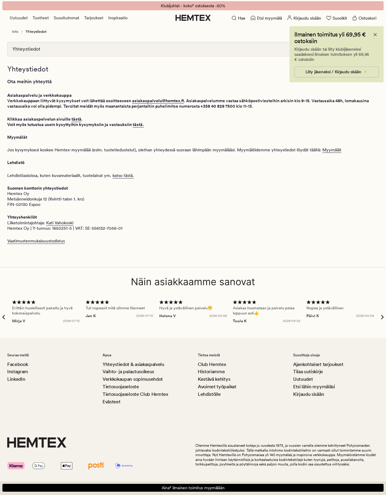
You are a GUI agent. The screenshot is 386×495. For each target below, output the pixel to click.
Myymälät (331, 149)
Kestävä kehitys (214, 379)
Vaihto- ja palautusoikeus (128, 371)
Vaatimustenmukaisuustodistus (36, 240)
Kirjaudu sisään (308, 394)
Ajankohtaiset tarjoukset (318, 364)
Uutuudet (19, 17)
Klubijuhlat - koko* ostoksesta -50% (193, 6)
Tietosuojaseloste (121, 386)
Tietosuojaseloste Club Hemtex (135, 394)
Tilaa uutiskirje (308, 371)
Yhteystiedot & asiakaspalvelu (133, 364)
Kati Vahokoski (59, 222)
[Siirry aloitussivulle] (193, 18)
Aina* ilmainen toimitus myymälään (193, 487)
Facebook (17, 364)
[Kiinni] (375, 34)
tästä (76, 119)
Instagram (17, 371)
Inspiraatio (118, 17)
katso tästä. (123, 175)
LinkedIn (16, 379)
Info (15, 32)
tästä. (138, 124)
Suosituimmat (66, 17)
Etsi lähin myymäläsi (314, 386)
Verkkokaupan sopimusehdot (133, 379)
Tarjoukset (93, 17)
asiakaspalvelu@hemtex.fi (158, 100)
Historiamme (211, 371)
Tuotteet (41, 17)
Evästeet (111, 402)
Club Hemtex (212, 364)
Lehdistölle (209, 394)
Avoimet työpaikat (217, 386)
